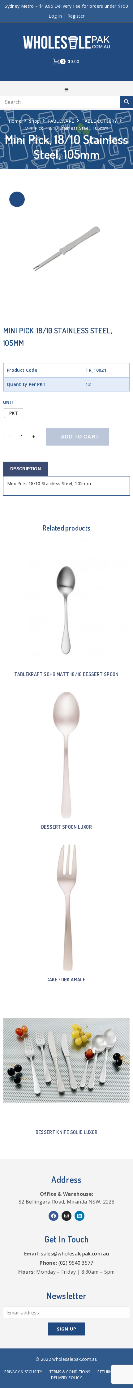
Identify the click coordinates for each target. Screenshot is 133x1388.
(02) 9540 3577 (75, 1262)
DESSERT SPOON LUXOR (66, 827)
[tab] (25, 469)
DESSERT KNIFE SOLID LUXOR (67, 1132)
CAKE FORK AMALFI (66, 979)
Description (25, 468)
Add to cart (80, 436)
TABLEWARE (60, 121)
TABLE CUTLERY (99, 121)
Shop (34, 121)
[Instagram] (66, 1216)
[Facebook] (53, 1216)
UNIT (8, 402)
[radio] (13, 413)
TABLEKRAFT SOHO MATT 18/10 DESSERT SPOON (66, 674)
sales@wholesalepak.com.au (75, 1253)
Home (15, 121)
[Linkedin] (79, 1216)
